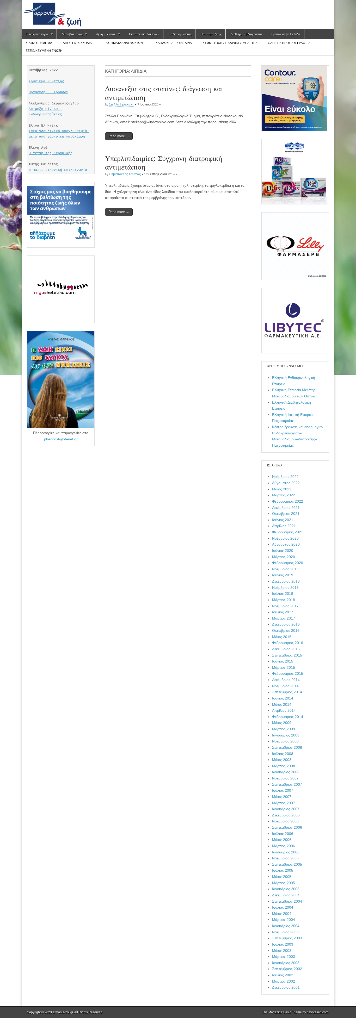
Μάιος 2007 (281, 797)
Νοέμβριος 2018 (285, 587)
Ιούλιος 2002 (282, 975)
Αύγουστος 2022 (286, 483)
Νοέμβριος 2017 (285, 606)
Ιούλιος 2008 (282, 754)
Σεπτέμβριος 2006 (287, 827)
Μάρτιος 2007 (283, 803)
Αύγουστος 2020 (286, 544)
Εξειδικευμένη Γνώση (44, 51)
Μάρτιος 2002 (283, 981)
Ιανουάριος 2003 (285, 963)
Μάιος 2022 (281, 489)
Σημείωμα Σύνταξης (46, 81)
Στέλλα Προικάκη (121, 104)
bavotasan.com (317, 1012)
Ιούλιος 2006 (282, 834)
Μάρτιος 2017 (283, 618)
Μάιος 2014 (281, 704)
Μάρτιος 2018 (283, 600)
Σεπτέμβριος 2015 (287, 655)
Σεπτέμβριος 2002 (287, 969)
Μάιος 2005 (281, 877)
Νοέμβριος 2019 (285, 569)
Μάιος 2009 (281, 723)
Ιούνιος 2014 (282, 698)
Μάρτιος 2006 (283, 846)
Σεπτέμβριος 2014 (287, 692)
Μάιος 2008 (281, 760)
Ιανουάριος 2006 (285, 852)
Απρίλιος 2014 (284, 710)
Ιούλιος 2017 (282, 612)
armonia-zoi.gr (63, 1012)
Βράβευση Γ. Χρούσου (48, 92)
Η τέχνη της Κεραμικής (50, 153)
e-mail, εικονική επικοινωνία (58, 170)
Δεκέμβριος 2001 (286, 987)
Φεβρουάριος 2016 (287, 643)
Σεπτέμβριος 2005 (287, 864)
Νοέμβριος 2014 (285, 686)
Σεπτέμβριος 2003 (287, 938)
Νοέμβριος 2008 (285, 741)
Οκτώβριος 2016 (285, 630)
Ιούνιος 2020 (282, 550)
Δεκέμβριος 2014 (286, 680)
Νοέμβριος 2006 (285, 821)
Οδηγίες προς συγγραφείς (289, 43)
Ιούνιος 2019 (282, 575)
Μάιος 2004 (281, 913)
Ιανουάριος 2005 (285, 889)
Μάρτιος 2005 (283, 883)
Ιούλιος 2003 (282, 944)
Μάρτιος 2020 (283, 557)
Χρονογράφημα (39, 43)
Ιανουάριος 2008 (285, 772)
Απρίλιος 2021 (284, 526)
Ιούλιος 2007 (282, 790)
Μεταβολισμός (72, 34)
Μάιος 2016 (281, 637)
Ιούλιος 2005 (282, 870)
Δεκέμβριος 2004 (286, 895)
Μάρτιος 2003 (283, 956)
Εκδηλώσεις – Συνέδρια (173, 43)
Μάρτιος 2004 (283, 919)
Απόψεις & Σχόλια (77, 43)
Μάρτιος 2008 (283, 766)
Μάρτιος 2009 (283, 729)
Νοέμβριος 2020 (285, 538)
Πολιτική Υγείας (179, 34)
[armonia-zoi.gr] (178, 14)
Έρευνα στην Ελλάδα (285, 34)
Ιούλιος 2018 (282, 593)
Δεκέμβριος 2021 (286, 507)
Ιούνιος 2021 (282, 520)
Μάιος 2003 (281, 950)
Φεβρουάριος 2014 (287, 717)
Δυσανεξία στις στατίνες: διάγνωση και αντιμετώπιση (164, 93)
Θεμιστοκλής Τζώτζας (125, 174)
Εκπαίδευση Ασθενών (144, 34)
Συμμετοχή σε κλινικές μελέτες (229, 43)
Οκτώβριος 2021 (285, 513)
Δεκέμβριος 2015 (286, 649)
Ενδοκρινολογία (37, 34)
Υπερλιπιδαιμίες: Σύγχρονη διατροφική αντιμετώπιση (163, 163)
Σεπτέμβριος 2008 (287, 747)
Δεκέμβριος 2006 (286, 815)
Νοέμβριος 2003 (285, 932)
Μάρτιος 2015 (283, 667)
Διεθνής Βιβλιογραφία (246, 34)
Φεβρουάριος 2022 (287, 501)
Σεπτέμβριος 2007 (287, 784)
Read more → (118, 136)
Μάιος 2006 (281, 840)
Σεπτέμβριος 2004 (287, 901)
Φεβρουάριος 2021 (287, 532)
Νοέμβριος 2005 (285, 858)
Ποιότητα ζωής (211, 34)
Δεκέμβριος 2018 (286, 581)
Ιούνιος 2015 (282, 661)
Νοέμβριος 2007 (285, 778)
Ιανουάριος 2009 (285, 735)
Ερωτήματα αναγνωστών (122, 43)
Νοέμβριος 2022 (285, 476)
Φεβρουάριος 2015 (287, 673)
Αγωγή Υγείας (105, 34)
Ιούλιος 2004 (282, 907)
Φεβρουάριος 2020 (287, 563)
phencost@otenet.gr (61, 439)
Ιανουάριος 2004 (285, 926)
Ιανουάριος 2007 (285, 809)
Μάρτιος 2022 (283, 495)
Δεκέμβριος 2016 (286, 624)
